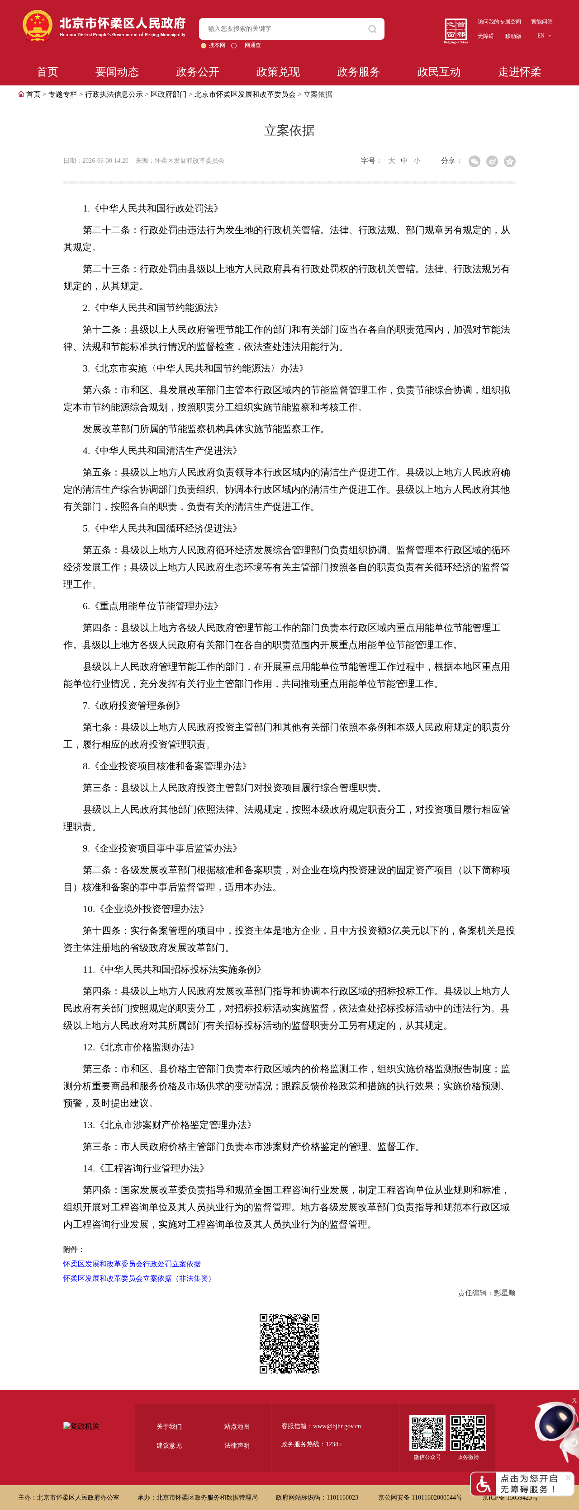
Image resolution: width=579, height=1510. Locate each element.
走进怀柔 (519, 72)
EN (541, 36)
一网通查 (250, 45)
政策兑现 (278, 72)
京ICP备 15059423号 (510, 1497)
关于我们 (169, 1426)
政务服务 (358, 72)
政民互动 (439, 72)
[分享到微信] (474, 161)
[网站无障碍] (522, 1475)
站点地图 (237, 1426)
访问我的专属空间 (499, 22)
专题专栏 (62, 94)
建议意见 (169, 1445)
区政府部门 (169, 94)
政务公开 (197, 72)
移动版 (513, 36)
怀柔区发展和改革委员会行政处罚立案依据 (132, 1264)
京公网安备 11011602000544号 (421, 1497)
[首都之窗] (456, 22)
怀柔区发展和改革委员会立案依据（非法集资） (139, 1278)
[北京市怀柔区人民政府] (104, 14)
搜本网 (218, 45)
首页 (47, 72)
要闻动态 (117, 72)
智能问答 (542, 22)
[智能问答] (556, 1404)
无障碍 (486, 36)
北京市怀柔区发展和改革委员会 (245, 94)
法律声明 (237, 1445)
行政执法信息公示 (114, 94)
